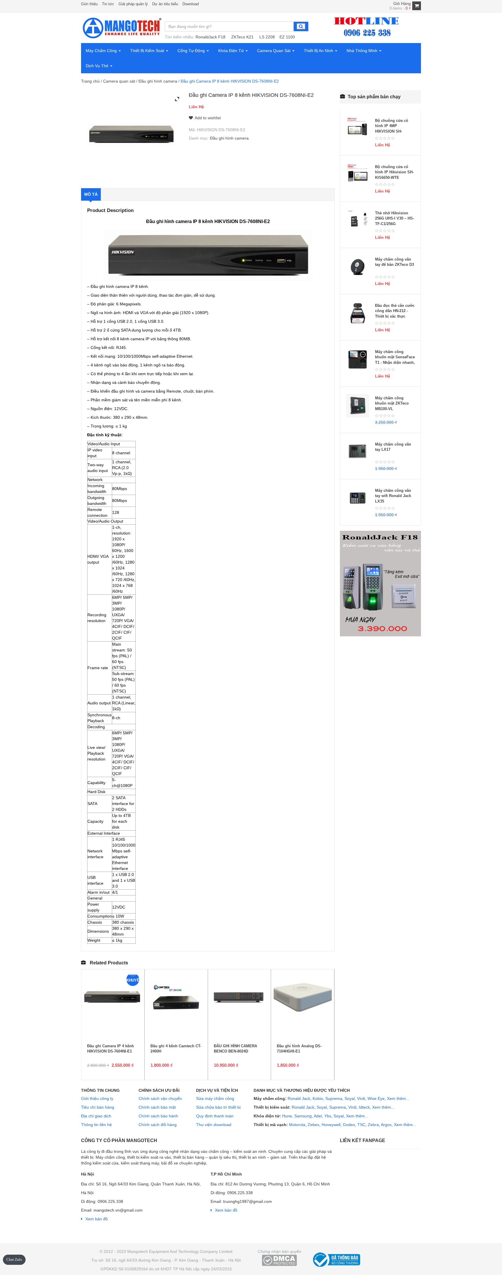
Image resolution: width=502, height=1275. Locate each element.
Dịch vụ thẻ (98, 65)
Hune (286, 1116)
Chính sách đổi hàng (158, 1124)
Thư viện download (213, 1124)
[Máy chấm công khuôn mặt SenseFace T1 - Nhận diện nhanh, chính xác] (357, 359)
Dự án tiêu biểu (165, 4)
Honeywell (331, 1124)
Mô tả (91, 194)
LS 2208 (267, 37)
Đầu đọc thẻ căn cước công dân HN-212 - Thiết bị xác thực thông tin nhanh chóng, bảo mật (395, 316)
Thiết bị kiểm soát (147, 50)
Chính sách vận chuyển (160, 1098)
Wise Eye (376, 1098)
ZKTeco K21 (242, 37)
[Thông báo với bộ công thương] (336, 1258)
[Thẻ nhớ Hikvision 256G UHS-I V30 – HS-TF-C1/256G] (357, 220)
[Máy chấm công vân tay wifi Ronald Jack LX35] (357, 498)
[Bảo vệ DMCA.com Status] (279, 1260)
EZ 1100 (287, 37)
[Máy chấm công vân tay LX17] (357, 452)
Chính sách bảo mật (157, 1107)
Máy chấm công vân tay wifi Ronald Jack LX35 (393, 495)
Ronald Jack (298, 1098)
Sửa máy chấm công (215, 1098)
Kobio (318, 1098)
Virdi (361, 1098)
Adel (318, 1116)
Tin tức (108, 4)
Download (190, 4)
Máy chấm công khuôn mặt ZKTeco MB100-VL (392, 403)
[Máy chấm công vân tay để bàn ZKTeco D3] (357, 267)
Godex (349, 1124)
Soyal (350, 1098)
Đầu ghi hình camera (158, 81)
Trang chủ (90, 81)
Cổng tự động (192, 50)
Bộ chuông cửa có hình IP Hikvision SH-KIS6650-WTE (394, 172)
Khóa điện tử (231, 50)
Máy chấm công (102, 50)
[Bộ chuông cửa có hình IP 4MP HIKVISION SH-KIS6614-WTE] (357, 128)
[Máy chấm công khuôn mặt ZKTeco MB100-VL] (357, 405)
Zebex (313, 1124)
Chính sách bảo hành (158, 1116)
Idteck (364, 1107)
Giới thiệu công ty (97, 1098)
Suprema (333, 1098)
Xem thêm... (398, 1098)
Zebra (373, 1124)
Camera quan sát (274, 50)
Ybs (327, 1116)
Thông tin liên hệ (96, 1124)
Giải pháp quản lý (133, 4)
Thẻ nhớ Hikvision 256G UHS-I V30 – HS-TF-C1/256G (394, 218)
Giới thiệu (89, 4)
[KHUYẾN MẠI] (113, 998)
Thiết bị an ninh (319, 50)
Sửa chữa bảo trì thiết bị (218, 1107)
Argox (386, 1124)
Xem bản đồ (96, 1219)
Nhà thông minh (363, 50)
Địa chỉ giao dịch (96, 1116)
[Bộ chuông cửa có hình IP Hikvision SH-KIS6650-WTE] (357, 174)
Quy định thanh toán (215, 1116)
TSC (361, 1124)
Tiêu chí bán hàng (97, 1107)
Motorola (296, 1124)
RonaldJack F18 (210, 37)
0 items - (400, 8)
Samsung (303, 1116)
